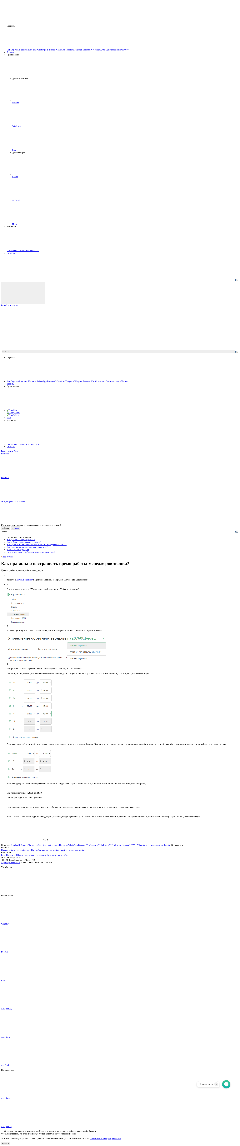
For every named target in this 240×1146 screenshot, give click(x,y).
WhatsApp (60, 381)
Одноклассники (113, 381)
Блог (9, 417)
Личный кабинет (25, 580)
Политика (11, 855)
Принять (5, 1143)
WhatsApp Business (46, 381)
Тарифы (10, 52)
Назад (6, 528)
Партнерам (12, 444)
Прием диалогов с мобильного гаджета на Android (31, 552)
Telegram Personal (82, 381)
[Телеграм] (64, 891)
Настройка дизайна (58, 850)
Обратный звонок (19, 381)
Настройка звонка (39, 850)
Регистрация (12, 305)
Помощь (11, 253)
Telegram (69, 381)
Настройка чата (23, 850)
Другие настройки (76, 850)
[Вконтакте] (22, 891)
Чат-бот (124, 381)
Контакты (34, 444)
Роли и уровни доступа (18, 549)
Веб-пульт (23, 845)
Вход (3, 305)
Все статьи (7, 557)
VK (93, 381)
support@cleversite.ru (10, 862)
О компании (24, 444)
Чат (9, 381)
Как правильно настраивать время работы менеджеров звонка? (37, 544)
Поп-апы (32, 381)
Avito (103, 381)
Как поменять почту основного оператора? (27, 547)
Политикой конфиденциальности (105, 1138)
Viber (97, 381)
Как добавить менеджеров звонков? (24, 542)
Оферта (19, 855)
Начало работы (8, 850)
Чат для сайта (34, 845)
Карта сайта (62, 855)
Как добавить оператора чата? (21, 539)
